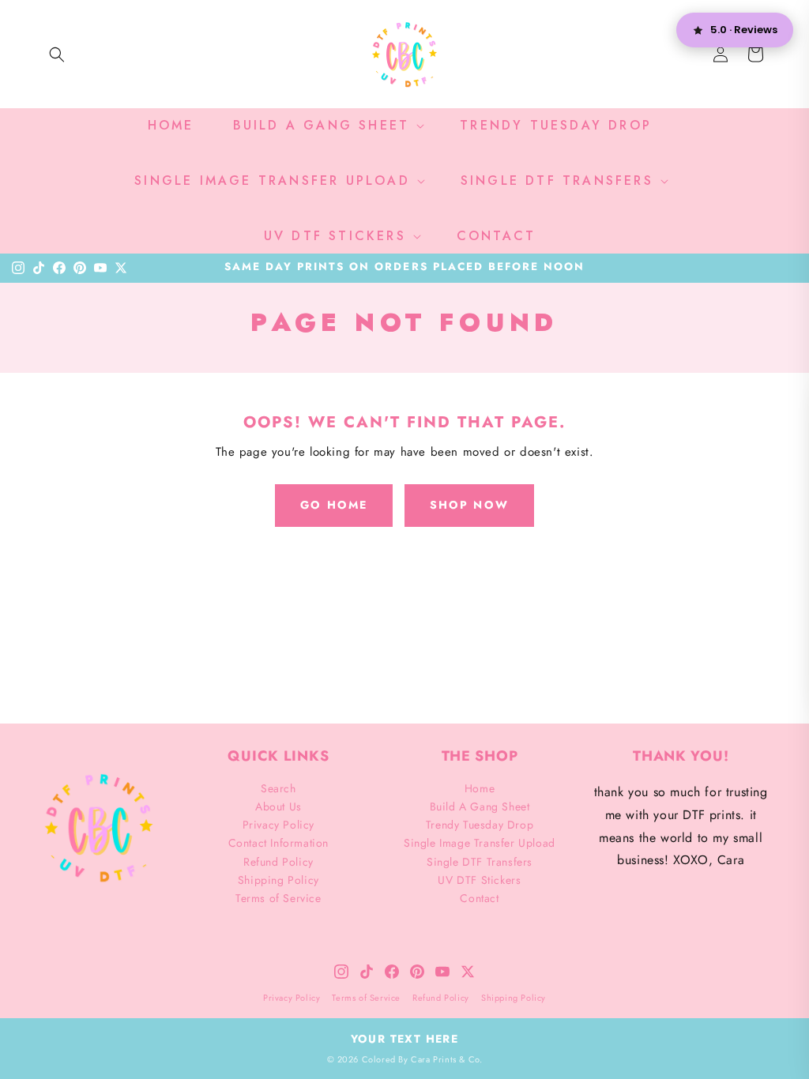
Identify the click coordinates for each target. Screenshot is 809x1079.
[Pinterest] (79, 267)
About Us (278, 806)
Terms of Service (278, 898)
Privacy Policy (278, 825)
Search (278, 788)
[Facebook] (59, 267)
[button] (57, 54)
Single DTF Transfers (479, 862)
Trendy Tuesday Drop (479, 825)
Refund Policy (278, 862)
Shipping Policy (278, 880)
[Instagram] (18, 267)
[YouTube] (100, 267)
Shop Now (469, 505)
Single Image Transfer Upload (479, 843)
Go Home (333, 505)
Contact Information (278, 843)
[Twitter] (121, 267)
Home (480, 788)
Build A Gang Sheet (480, 806)
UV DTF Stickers (479, 880)
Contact (479, 898)
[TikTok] (38, 267)
